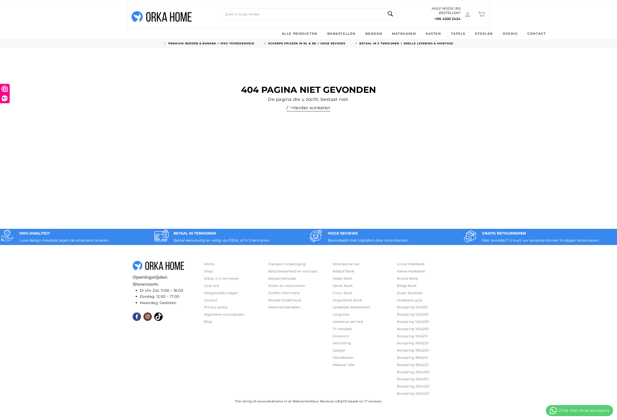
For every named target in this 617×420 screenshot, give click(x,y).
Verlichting (342, 343)
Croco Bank (342, 293)
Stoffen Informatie (283, 293)
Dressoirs (341, 336)
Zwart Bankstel (410, 293)
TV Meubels (342, 329)
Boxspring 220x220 (413, 393)
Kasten (433, 33)
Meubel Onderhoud (284, 300)
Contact (536, 33)
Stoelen (484, 33)
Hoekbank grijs (409, 300)
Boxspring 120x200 (413, 314)
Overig (510, 33)
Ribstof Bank (343, 271)
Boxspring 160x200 (413, 329)
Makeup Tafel (344, 365)
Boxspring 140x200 (413, 321)
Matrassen (404, 33)
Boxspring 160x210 (412, 336)
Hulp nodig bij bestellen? (446, 10)
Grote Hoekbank (410, 264)
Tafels (458, 33)
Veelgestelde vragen (221, 293)
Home (209, 264)
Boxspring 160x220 (413, 343)
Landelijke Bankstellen (351, 307)
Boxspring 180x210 (412, 357)
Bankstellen (341, 33)
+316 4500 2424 (447, 19)
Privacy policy (216, 307)
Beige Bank (406, 286)
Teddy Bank (342, 278)
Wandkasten (343, 357)
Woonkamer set (346, 264)
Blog (208, 321)
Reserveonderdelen (284, 307)
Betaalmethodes (282, 278)
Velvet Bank (343, 286)
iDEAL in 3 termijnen (221, 278)
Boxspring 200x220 (413, 386)
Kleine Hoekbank (411, 271)
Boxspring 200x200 (413, 372)
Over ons (211, 286)
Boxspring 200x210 (413, 379)
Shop (208, 271)
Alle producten (300, 33)
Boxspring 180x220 (413, 365)
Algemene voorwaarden (224, 314)
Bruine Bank (407, 278)
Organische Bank (347, 300)
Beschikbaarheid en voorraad (292, 271)
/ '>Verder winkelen (308, 107)
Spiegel (339, 350)
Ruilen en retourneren (286, 286)
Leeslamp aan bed (348, 321)
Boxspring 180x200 (413, 350)
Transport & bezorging (287, 264)
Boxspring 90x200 (412, 307)
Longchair (341, 314)
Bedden (373, 33)
